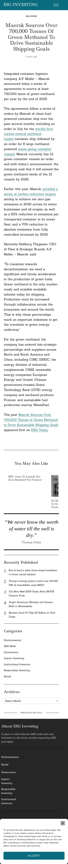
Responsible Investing (17, 670)
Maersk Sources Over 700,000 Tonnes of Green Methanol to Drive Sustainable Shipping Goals (31, 420)
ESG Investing (20, 5)
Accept (34, 855)
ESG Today (39, 430)
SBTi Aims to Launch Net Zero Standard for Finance (25, 478)
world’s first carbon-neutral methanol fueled (28, 134)
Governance (11, 652)
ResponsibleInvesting (8, 791)
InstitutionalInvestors (8, 801)
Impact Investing (14, 658)
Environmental (12, 640)
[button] (63, 823)
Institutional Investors (17, 664)
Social (7, 676)
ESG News (31, 16)
